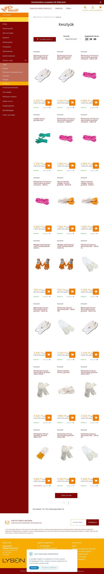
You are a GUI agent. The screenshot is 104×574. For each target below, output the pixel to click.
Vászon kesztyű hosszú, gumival (63, 371)
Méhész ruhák (49, 17)
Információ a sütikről (79, 556)
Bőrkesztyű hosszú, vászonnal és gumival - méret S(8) (65, 435)
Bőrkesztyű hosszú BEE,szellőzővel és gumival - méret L (64, 57)
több (68, 8)
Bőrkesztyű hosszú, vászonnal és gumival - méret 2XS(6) (42, 372)
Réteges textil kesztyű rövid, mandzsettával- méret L (42, 246)
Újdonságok (7, 15)
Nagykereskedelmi (78, 559)
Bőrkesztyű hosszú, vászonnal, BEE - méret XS (89, 435)
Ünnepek (59, 8)
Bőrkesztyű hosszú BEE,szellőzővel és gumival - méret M (41, 57)
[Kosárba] (49, 103)
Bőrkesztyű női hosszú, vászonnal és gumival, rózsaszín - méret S (66, 120)
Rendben (34, 568)
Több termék (66, 495)
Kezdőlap (38, 17)
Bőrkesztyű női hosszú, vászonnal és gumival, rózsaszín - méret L (42, 183)
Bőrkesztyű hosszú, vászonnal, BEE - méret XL (89, 246)
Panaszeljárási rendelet (41, 8)
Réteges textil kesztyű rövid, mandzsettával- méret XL (65, 246)
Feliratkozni (92, 522)
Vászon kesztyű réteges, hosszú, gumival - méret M (64, 183)
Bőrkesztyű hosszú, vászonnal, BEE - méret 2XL (66, 309)
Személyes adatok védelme (82, 551)
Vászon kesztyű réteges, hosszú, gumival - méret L (87, 183)
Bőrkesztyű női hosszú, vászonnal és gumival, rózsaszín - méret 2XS (90, 57)
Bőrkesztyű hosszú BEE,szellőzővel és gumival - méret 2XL (88, 309)
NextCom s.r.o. (79, 571)
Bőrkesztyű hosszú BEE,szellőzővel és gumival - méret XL (41, 309)
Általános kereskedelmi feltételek (83, 549)
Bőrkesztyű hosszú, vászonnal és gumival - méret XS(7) (89, 372)
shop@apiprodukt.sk (49, 548)
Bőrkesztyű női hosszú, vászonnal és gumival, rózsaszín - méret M (90, 120)
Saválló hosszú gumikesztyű (39, 119)
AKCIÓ (5, 19)
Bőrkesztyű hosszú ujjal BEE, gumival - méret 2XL (41, 435)
